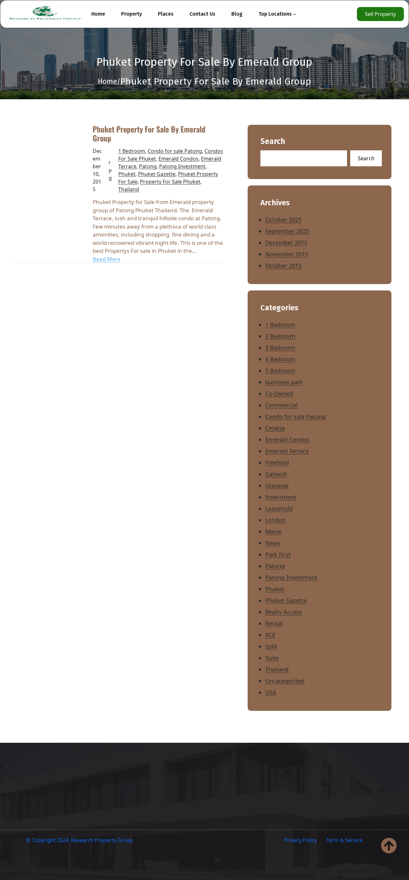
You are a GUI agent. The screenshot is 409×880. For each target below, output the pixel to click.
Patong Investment (182, 166)
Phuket (126, 173)
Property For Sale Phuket (170, 181)
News (272, 543)
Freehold (277, 462)
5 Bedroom (280, 370)
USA (270, 692)
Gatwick (276, 474)
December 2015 (286, 242)
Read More (106, 259)
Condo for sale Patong (175, 150)
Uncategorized (285, 681)
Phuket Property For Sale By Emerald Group (149, 133)
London (275, 520)
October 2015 (283, 265)
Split (271, 646)
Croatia (275, 428)
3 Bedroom (280, 347)
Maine (273, 531)
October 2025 (283, 219)
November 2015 (286, 254)
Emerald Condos (178, 158)
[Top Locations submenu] (294, 14)
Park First (278, 554)
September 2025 (287, 231)
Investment (280, 497)
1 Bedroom (131, 150)
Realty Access (283, 612)
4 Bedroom (280, 359)
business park (284, 382)
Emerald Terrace (287, 451)
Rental (273, 623)
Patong (148, 166)
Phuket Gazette (156, 173)
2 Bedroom (280, 336)
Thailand (128, 189)
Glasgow (277, 485)
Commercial (281, 405)
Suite (272, 658)
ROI (270, 635)
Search (272, 142)
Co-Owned (279, 393)
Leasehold (279, 508)
